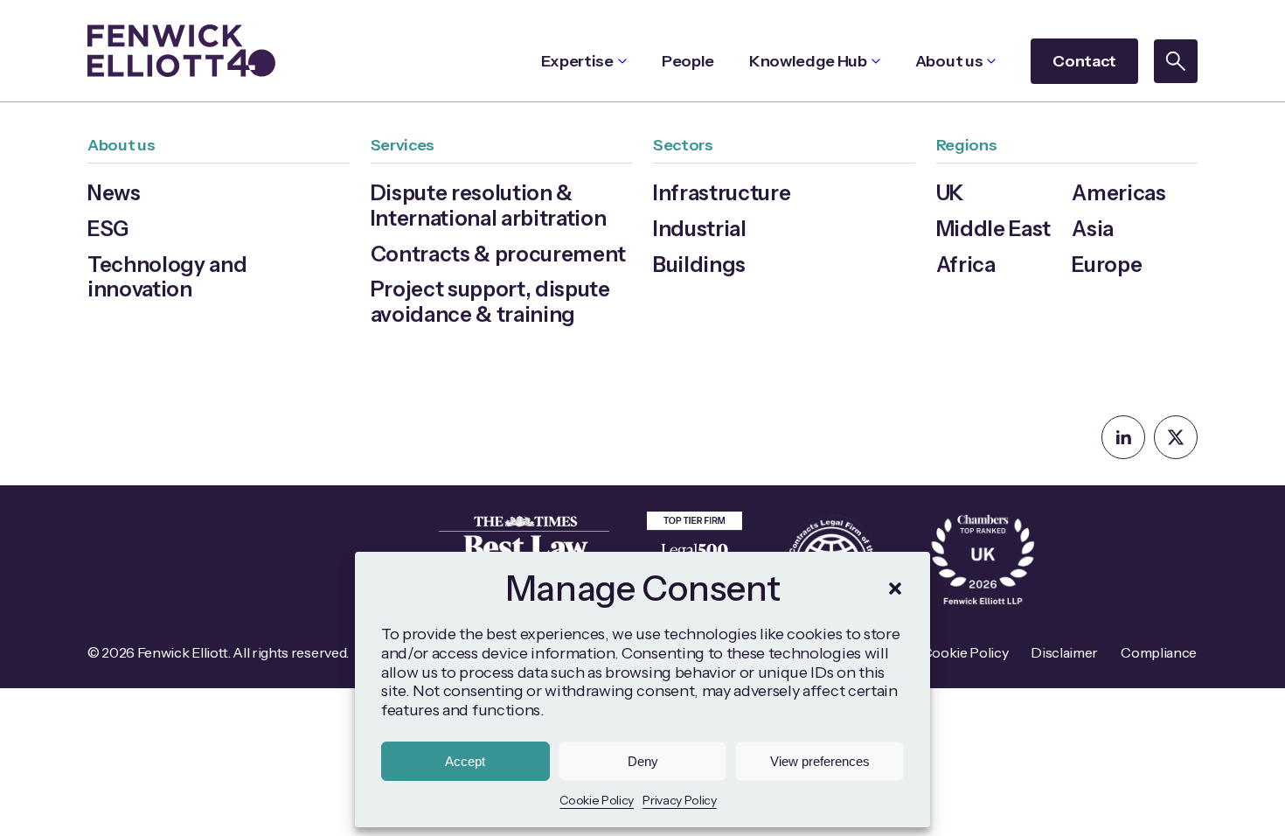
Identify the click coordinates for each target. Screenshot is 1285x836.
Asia (1093, 228)
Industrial (700, 228)
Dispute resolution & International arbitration (489, 205)
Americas (1118, 193)
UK (950, 193)
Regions (966, 145)
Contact (1084, 61)
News (114, 193)
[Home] (181, 50)
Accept (465, 761)
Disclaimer (1064, 652)
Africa (966, 264)
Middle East (993, 228)
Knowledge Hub (808, 61)
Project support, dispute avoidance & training (490, 301)
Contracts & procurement (499, 254)
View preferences (820, 761)
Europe (1107, 264)
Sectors (683, 145)
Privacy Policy (679, 800)
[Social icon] (1123, 437)
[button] (895, 588)
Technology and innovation (167, 277)
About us (949, 61)
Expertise (577, 61)
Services (402, 145)
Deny (643, 761)
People (688, 61)
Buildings (699, 264)
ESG (107, 228)
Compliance (1159, 652)
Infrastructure (722, 193)
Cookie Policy (596, 800)
